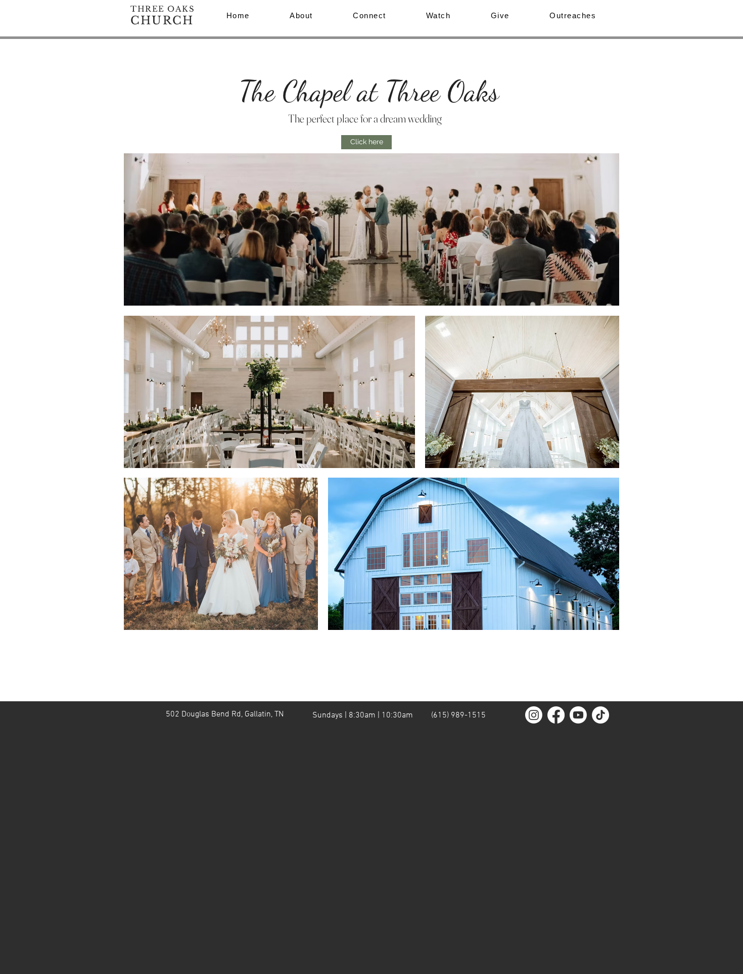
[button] (573, 15)
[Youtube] (578, 715)
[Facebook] (556, 715)
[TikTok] (600, 715)
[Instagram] (533, 715)
